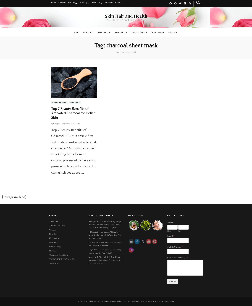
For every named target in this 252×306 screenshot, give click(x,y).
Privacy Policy (55, 246)
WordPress (159, 301)
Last (179, 231)
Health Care (95, 2)
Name (170, 222)
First (169, 231)
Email (170, 236)
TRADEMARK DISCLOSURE (62, 259)
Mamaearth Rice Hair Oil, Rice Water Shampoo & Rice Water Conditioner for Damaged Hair (105, 260)
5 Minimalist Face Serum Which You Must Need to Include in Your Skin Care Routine (105, 235)
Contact (118, 2)
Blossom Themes (139, 301)
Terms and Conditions (58, 255)
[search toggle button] (198, 3)
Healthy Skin (59, 103)
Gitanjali (56, 123)
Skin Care (83, 2)
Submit (172, 281)
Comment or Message (177, 258)
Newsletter (53, 242)
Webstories (109, 2)
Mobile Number (175, 247)
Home (53, 2)
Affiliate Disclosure (57, 225)
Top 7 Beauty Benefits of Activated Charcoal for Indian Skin (73, 113)
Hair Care (71, 2)
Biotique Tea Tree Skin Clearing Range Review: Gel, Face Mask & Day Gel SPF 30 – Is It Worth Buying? (105, 224)
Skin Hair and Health (126, 16)
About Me (61, 2)
